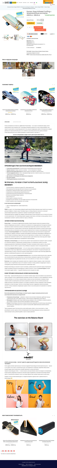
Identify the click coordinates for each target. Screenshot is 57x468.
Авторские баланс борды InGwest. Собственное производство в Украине (20, 7)
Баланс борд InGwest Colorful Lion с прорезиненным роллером (46, 110)
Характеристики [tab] (17, 121)
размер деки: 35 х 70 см (46, 54)
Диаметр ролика (30, 20)
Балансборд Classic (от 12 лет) (29, 8)
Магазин (20, 2)
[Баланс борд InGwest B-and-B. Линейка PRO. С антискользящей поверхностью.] (10, 428)
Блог (28, 2)
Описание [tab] (7, 121)
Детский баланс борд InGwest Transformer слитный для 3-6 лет (28, 110)
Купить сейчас (41, 29)
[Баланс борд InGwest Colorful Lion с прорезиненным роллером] (46, 97)
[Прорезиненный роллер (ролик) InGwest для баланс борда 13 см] (46, 428)
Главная (16, 2)
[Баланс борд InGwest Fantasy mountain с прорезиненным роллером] (10, 97)
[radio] (38, 20)
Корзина (31, 2)
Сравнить (39, 47)
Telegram (46, 2)
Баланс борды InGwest (39, 7)
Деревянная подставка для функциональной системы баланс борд (28, 441)
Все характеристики (30, 45)
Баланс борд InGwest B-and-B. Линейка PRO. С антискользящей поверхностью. (10, 441)
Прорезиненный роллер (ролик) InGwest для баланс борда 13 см (46, 441)
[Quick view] (8, 106)
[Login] (54, 1)
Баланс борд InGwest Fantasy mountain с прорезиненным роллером (11, 110)
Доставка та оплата (33, 34)
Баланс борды (47, 7)
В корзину (39, 27)
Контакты (24, 2)
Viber (50, 2)
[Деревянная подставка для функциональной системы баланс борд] (28, 428)
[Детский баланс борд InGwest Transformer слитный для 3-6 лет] (28, 97)
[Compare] (11, 106)
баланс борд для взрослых (35, 54)
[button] (52, 4)
